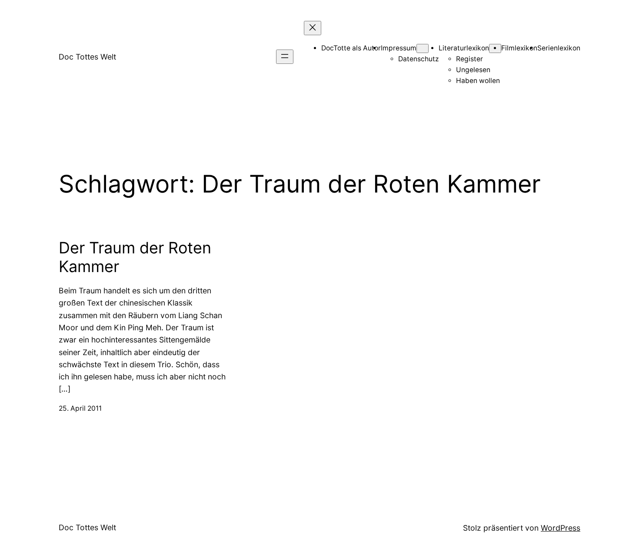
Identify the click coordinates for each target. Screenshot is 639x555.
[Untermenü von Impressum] (422, 48)
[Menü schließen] (312, 28)
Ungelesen (473, 70)
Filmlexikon (519, 48)
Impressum (398, 48)
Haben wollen (478, 80)
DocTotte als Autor (351, 48)
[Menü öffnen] (284, 57)
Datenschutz (418, 59)
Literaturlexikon (464, 48)
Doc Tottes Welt (87, 56)
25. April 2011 (80, 408)
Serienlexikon (558, 48)
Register (469, 59)
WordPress (560, 527)
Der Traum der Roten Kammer (135, 257)
